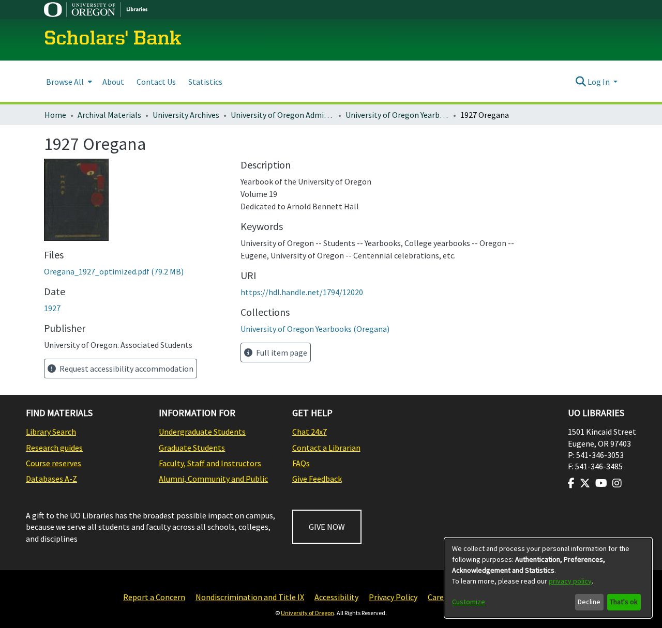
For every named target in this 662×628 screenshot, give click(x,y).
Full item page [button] (280, 352)
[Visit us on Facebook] (571, 483)
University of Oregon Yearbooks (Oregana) (397, 115)
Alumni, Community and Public (213, 478)
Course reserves (53, 463)
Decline (589, 601)
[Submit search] (580, 81)
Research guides (54, 447)
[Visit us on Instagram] (617, 483)
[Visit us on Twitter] (585, 483)
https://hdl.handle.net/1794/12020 (301, 292)
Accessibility (336, 597)
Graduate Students (192, 447)
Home (55, 115)
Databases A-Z (51, 478)
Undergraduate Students (202, 431)
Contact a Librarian (326, 447)
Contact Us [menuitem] (156, 81)
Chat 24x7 (309, 431)
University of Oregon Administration (282, 115)
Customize (468, 601)
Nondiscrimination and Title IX (249, 597)
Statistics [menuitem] (205, 81)
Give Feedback (317, 478)
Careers (441, 597)
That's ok (624, 601)
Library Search (51, 431)
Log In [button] (599, 81)
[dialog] (548, 578)
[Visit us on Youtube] (601, 483)
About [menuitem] (113, 81)
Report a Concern (154, 597)
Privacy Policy (393, 597)
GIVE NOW (327, 527)
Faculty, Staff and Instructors (210, 463)
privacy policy (570, 581)
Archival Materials (109, 115)
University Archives (186, 115)
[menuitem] (68, 81)
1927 (52, 308)
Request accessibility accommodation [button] (125, 368)
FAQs (301, 463)
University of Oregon (307, 613)
